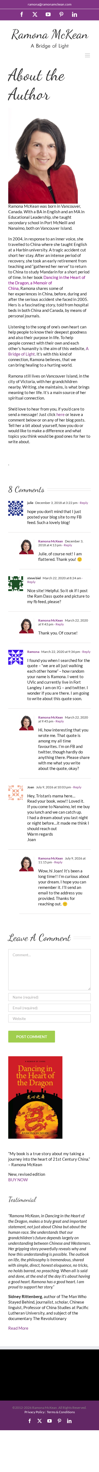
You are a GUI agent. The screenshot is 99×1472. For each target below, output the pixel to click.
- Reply (83, 503)
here (60, 414)
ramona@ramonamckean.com (50, 4)
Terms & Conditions (61, 1412)
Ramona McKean (50, 541)
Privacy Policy (34, 1412)
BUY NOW (18, 1179)
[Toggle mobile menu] (88, 55)
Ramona (33, 652)
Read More (18, 1328)
